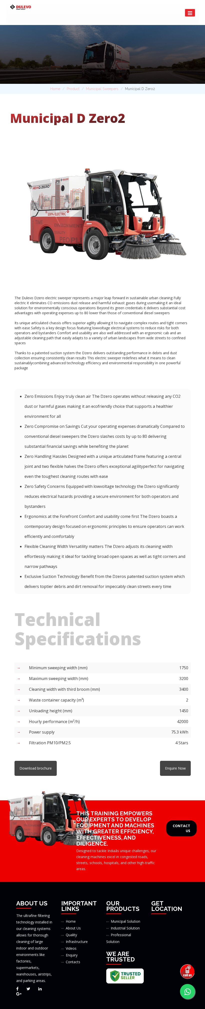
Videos (71, 948)
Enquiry (72, 955)
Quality (71, 934)
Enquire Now (175, 768)
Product (73, 89)
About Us (73, 928)
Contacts (73, 961)
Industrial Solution (125, 928)
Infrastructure (77, 941)
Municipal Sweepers (102, 89)
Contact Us (181, 828)
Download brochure (36, 768)
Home (55, 89)
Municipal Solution (125, 921)
